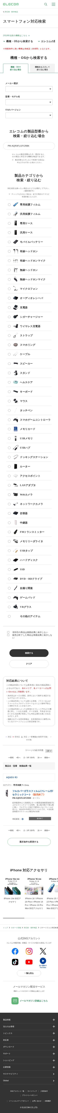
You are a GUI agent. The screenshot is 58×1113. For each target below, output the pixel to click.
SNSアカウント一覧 (17, 1091)
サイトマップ (32, 1091)
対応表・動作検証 (11, 12)
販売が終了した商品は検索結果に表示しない (32, 636)
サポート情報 (16, 927)
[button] (29, 1033)
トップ (5, 927)
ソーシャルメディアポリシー (19, 1101)
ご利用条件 (44, 1091)
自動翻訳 (48, 1101)
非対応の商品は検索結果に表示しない (30, 632)
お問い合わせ (36, 1101)
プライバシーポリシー (30, 1095)
